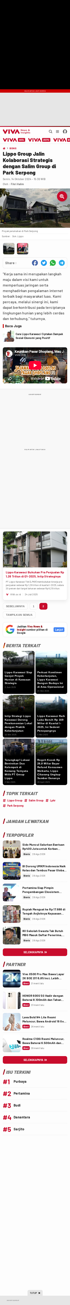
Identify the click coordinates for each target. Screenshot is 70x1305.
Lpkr (53, 800)
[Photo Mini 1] (9, 249)
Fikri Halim (17, 184)
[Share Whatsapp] (52, 262)
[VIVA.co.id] (16, 131)
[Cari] (50, 131)
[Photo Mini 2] (23, 249)
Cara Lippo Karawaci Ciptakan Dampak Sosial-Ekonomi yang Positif (39, 336)
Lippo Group (14, 800)
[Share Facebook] (34, 262)
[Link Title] (12, 849)
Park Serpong (15, 805)
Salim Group (36, 800)
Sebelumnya (15, 606)
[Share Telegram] (61, 262)
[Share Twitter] (43, 262)
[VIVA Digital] (14, 140)
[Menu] (57, 131)
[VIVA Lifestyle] (39, 140)
